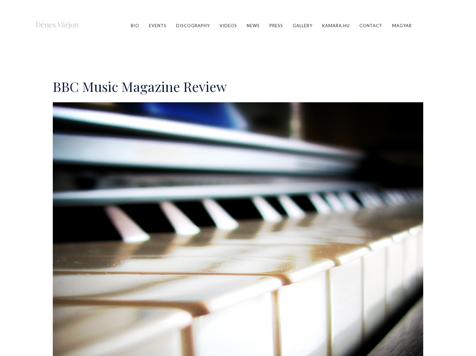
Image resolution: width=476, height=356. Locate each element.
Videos (228, 25)
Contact (370, 25)
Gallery (302, 25)
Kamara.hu (336, 25)
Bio (135, 25)
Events (157, 25)
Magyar (402, 25)
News (253, 25)
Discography (193, 25)
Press (276, 25)
